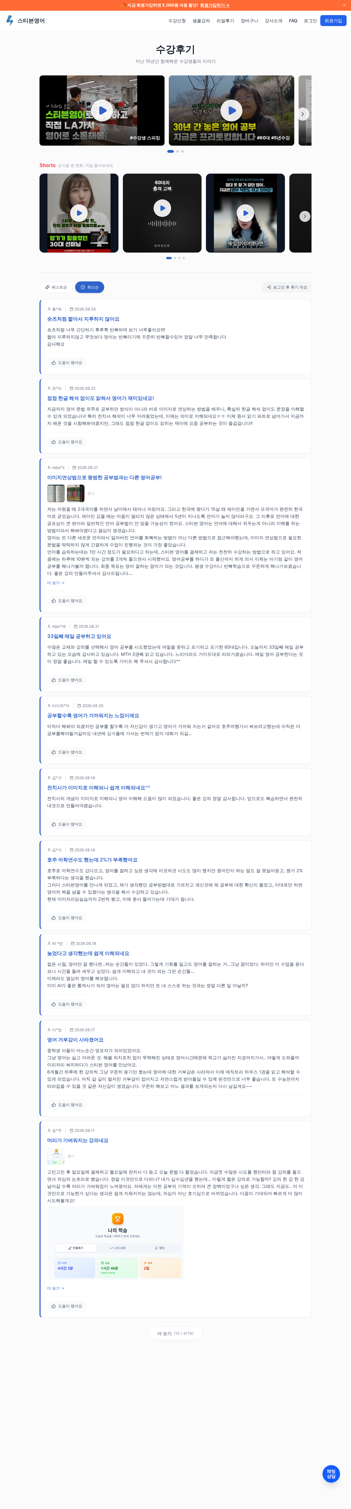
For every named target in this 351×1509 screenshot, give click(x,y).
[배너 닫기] (344, 5)
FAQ (293, 20)
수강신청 (177, 20)
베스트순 (59, 287)
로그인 (310, 20)
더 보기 (53, 582)
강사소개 (273, 20)
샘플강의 (201, 20)
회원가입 (333, 20)
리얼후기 (225, 20)
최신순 (93, 287)
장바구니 (249, 20)
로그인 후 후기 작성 (290, 287)
